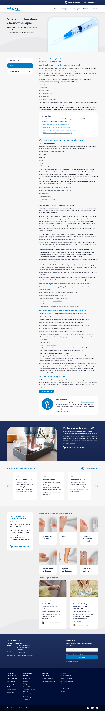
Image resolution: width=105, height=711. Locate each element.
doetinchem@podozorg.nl (25, 655)
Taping (25, 684)
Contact (94, 9)
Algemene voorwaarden (64, 685)
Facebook (63, 691)
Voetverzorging (27, 694)
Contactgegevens (65, 675)
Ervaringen (10, 692)
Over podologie (11, 675)
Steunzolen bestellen (66, 681)
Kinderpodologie (12, 678)
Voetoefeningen (15, 71)
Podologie (64, 9)
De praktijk (45, 675)
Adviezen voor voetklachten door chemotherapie (57, 133)
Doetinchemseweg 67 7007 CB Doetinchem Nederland (23, 647)
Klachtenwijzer (15, 60)
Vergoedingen (11, 684)
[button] (31, 60)
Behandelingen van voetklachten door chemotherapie (59, 130)
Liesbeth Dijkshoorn (48, 678)
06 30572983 (21, 652)
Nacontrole (26, 700)
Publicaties (13, 66)
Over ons (85, 9)
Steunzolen (26, 678)
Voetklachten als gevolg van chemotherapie (56, 124)
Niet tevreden (64, 688)
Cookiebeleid (23, 708)
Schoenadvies (27, 687)
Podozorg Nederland (87, 402)
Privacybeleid (11, 708)
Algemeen (26, 675)
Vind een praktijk (46, 391)
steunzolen (48, 304)
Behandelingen (75, 9)
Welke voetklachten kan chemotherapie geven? (57, 127)
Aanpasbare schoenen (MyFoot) (29, 690)
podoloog (51, 314)
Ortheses (25, 681)
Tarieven (10, 687)
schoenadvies (57, 301)
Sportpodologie (12, 681)
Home (55, 9)
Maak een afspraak (90, 2)
